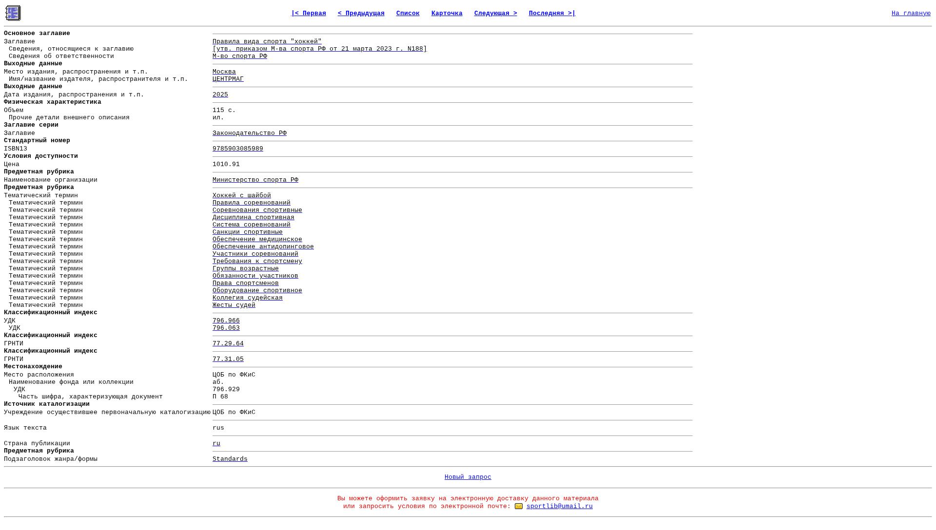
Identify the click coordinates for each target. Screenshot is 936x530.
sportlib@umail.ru (559, 506)
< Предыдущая (361, 13)
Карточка (447, 13)
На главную (911, 13)
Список (408, 13)
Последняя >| (552, 13)
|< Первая (308, 13)
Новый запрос (468, 477)
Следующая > (495, 13)
